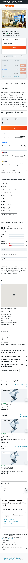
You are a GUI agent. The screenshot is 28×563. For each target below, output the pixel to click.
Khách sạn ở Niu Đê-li (8, 523)
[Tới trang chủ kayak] (9, 6)
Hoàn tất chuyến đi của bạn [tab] (10, 509)
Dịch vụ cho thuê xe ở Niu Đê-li (11, 521)
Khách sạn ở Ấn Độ (13, 557)
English (15, 2)
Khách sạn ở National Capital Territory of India (13, 558)
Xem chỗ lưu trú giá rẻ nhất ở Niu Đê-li (22, 415)
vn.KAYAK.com (6, 555)
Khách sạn (13, 555)
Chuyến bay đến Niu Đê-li (9, 519)
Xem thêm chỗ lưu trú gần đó (21, 385)
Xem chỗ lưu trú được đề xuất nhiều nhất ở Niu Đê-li (21, 447)
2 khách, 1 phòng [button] (7, 43)
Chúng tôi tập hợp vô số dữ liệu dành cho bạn (12, 545)
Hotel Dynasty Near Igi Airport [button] (8, 435)
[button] (26, 2)
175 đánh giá (16, 33)
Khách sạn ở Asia (19, 555)
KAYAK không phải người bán (9, 542)
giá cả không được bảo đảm (7, 538)
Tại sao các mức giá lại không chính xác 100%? (12, 548)
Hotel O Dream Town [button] (6, 404)
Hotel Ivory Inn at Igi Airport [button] (7, 467)
